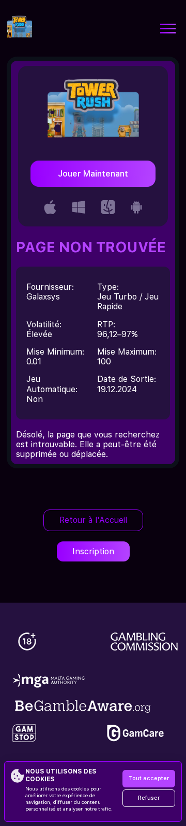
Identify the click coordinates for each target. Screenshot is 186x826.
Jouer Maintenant (93, 174)
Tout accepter (149, 778)
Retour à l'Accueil (93, 520)
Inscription (93, 551)
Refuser (149, 798)
